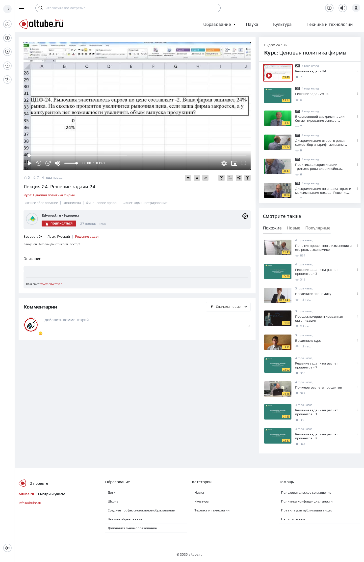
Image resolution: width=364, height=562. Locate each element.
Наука (199, 492)
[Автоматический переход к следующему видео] (188, 178)
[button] (217, 24)
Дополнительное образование (132, 528)
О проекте (38, 483)
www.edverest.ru (51, 284)
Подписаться (62, 223)
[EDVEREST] (245, 216)
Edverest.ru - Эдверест (60, 215)
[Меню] (7, 9)
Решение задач (87, 236)
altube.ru (195, 554)
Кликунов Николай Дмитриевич (52, 244)
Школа (113, 501)
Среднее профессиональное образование (141, 510)
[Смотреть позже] (221, 178)
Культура (201, 501)
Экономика (72, 203)
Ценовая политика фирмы (49, 195)
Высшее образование (41, 203)
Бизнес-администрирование (144, 203)
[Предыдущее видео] (197, 178)
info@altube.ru (30, 503)
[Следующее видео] (205, 178)
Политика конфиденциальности (307, 501)
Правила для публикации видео (306, 510)
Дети (111, 492)
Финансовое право (101, 203)
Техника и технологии (212, 510)
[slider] (71, 163)
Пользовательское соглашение (306, 492)
